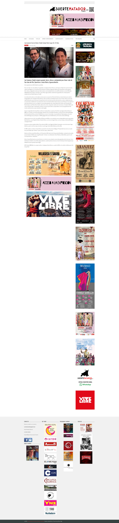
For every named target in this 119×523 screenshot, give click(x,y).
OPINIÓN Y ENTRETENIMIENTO (47, 38)
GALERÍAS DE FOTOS (69, 38)
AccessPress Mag (59, 521)
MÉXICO (26, 45)
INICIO (25, 38)
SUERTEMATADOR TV (59, 38)
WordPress (51, 521)
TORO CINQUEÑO (78, 38)
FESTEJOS (38, 38)
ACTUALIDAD (31, 38)
